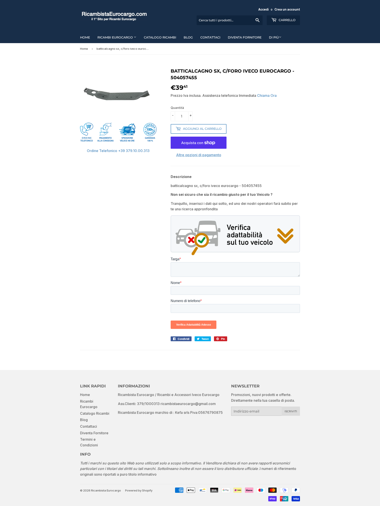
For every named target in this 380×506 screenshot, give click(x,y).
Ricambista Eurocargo (106, 490)
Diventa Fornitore (244, 37)
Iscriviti (291, 411)
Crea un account (287, 9)
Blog (188, 37)
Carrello (287, 20)
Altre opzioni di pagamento (198, 155)
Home (85, 37)
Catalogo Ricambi (160, 37)
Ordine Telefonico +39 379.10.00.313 (118, 150)
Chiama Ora (267, 95)
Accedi (263, 9)
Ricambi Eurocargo (115, 37)
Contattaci (210, 37)
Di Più (274, 37)
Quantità (177, 108)
